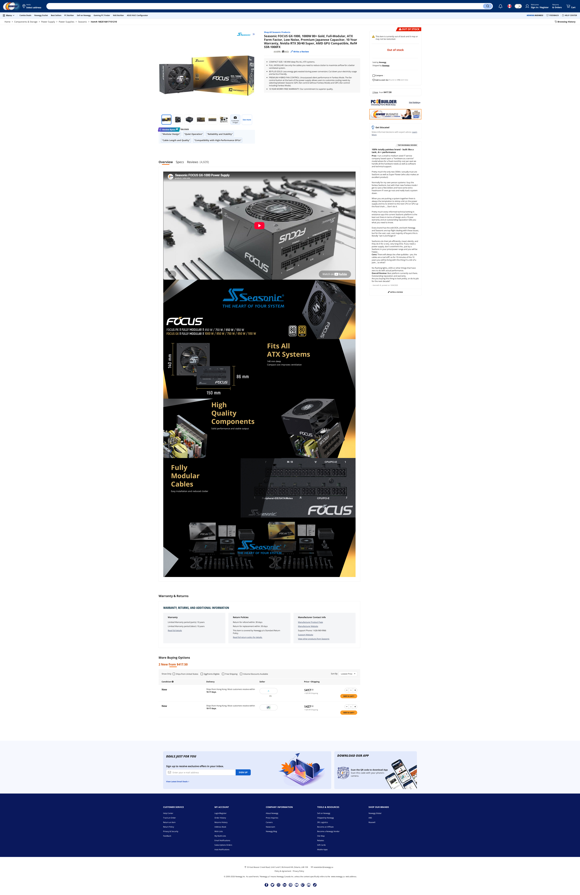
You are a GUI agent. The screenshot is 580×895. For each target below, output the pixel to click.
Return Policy (168, 827)
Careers (269, 822)
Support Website (305, 634)
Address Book (220, 827)
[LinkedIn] (284, 884)
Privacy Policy (298, 871)
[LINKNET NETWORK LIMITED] (280, 691)
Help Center (168, 813)
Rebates (320, 840)
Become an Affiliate (325, 827)
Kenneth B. (377, 285)
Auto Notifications (221, 849)
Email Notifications (222, 840)
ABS (370, 817)
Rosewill (372, 822)
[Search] (487, 6)
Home (7, 21)
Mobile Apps (322, 849)
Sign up (243, 772)
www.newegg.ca (338, 876)
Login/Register (220, 813)
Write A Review (396, 292)
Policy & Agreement (283, 871)
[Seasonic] (246, 34)
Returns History (220, 822)
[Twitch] (302, 884)
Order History (220, 817)
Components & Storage (25, 21)
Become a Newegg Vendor (328, 831)
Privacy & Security (170, 831)
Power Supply (48, 21)
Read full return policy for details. (247, 637)
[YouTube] (296, 884)
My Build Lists (220, 836)
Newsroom (270, 827)
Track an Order (169, 817)
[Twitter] (272, 884)
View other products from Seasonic (313, 638)
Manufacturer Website (308, 626)
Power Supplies (66, 21)
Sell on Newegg (323, 813)
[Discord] (309, 884)
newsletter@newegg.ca (323, 867)
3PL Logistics (322, 822)
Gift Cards (321, 845)
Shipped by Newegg (325, 817)
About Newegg (272, 813)
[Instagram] (278, 884)
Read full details (175, 630)
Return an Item (169, 822)
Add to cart (348, 696)
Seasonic (82, 21)
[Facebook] (266, 884)
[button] (32, 6)
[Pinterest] (290, 884)
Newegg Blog (271, 831)
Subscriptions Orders (223, 845)
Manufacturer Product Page (310, 622)
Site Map (321, 836)
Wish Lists (218, 831)
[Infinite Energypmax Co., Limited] (280, 707)
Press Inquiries (272, 817)
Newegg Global (375, 813)
